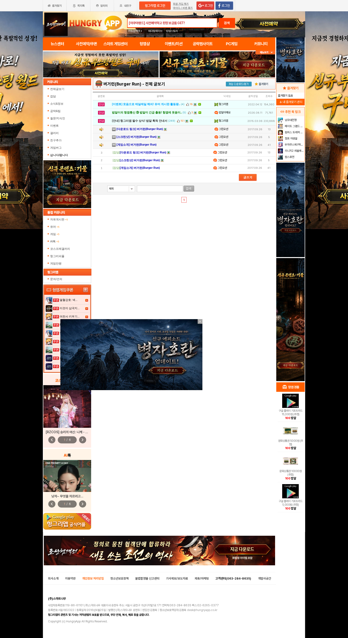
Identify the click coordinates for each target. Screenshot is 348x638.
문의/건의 (56, 279)
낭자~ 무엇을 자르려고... (67, 496)
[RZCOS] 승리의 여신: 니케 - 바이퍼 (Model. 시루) (80, 432)
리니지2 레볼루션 (294, 150)
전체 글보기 (155, 83)
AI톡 (54, 241)
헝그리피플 (57, 256)
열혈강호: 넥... (68, 300)
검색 (227, 23)
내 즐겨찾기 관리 (290, 101)
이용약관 (70, 578)
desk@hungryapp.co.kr (202, 610)
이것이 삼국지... (70, 308)
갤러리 (54, 133)
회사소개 (53, 578)
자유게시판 (59, 219)
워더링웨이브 (155, 31)
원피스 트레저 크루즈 (294, 132)
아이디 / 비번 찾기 (183, 7)
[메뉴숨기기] (265, 52)
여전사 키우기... (70, 316)
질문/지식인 (57, 118)
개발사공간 (264, 578)
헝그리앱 (223, 104)
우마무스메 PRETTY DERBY (294, 144)
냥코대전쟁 (290, 120)
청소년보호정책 (119, 578)
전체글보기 (57, 89)
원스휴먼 (289, 157)
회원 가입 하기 (181, 3)
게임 (54, 234)
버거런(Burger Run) (122, 83)
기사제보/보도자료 (177, 578)
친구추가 (56, 140)
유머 (54, 226)
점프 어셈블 (290, 138)
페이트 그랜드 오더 (294, 126)
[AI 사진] (67, 476)
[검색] (188, 189)
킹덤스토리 (172, 31)
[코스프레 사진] (67, 406)
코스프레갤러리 (60, 248)
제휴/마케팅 (202, 578)
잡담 (53, 96)
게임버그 (56, 147)
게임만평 (56, 263)
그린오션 (223, 129)
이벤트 (54, 125)
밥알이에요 (224, 112)
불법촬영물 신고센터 (147, 578)
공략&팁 (55, 111)
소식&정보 (56, 103)
